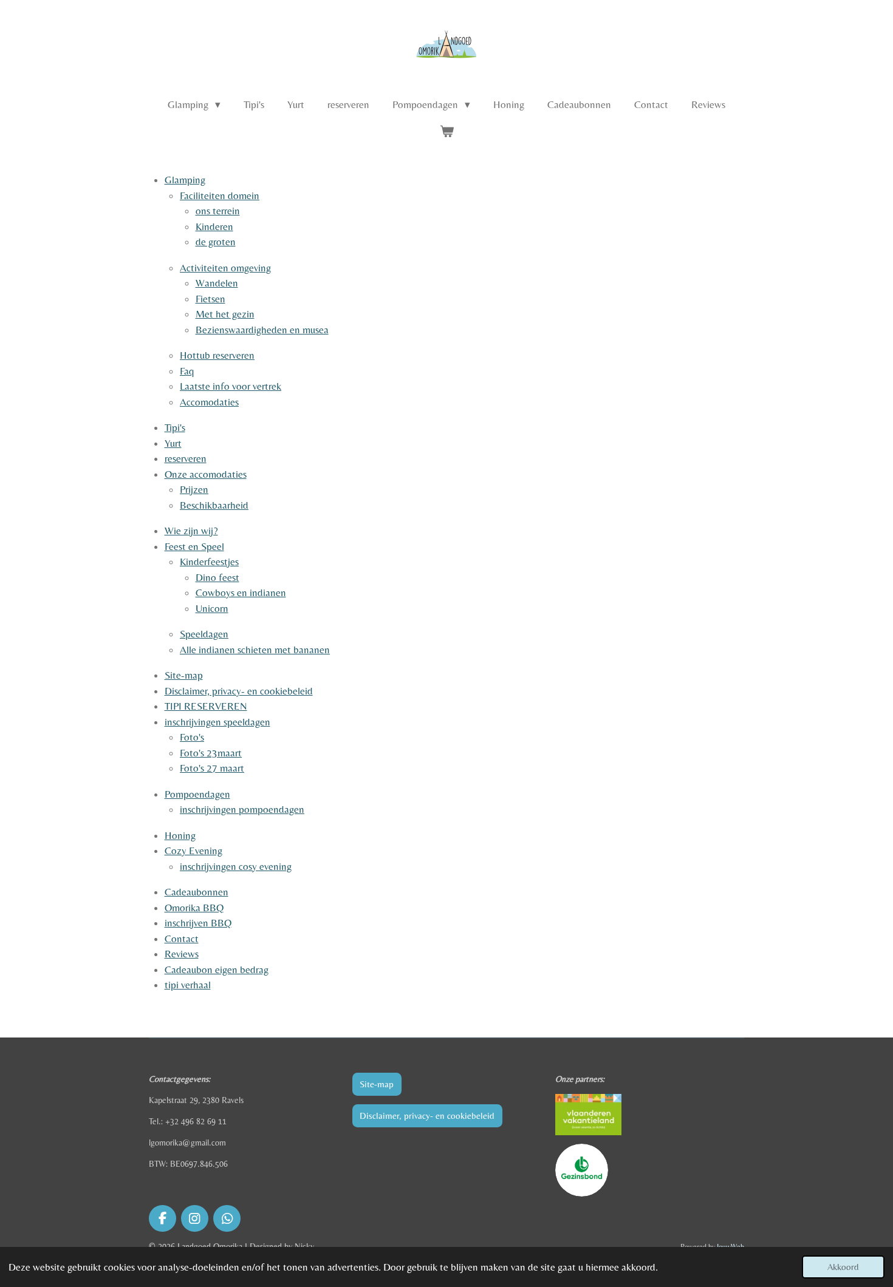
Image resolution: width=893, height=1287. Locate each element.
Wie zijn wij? (191, 531)
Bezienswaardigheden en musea (262, 330)
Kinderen (214, 226)
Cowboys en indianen (241, 592)
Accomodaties (209, 402)
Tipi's (175, 427)
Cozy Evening (193, 850)
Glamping (185, 180)
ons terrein (218, 211)
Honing (180, 835)
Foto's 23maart (211, 753)
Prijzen (194, 489)
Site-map (184, 675)
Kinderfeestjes (209, 561)
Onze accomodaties (206, 474)
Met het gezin (225, 314)
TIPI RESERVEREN (206, 706)
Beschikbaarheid (214, 505)
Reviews (182, 954)
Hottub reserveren (217, 355)
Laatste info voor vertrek (230, 386)
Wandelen (217, 283)
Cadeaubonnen (196, 892)
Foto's (192, 737)
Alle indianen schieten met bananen (255, 650)
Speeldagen (204, 634)
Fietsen (210, 299)
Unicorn (212, 608)
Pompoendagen (197, 794)
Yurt (173, 443)
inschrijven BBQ (198, 923)
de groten (216, 242)
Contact (182, 938)
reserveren (186, 458)
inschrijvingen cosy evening (236, 866)
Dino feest (217, 577)
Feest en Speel (194, 546)
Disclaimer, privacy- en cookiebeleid (239, 691)
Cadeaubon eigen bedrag (217, 969)
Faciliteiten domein (219, 195)
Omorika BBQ (194, 908)
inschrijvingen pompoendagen (242, 809)
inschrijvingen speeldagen (217, 722)
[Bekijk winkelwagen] (446, 132)
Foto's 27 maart (212, 768)
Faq (187, 371)
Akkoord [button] (843, 1267)
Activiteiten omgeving (225, 268)
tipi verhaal (188, 985)
